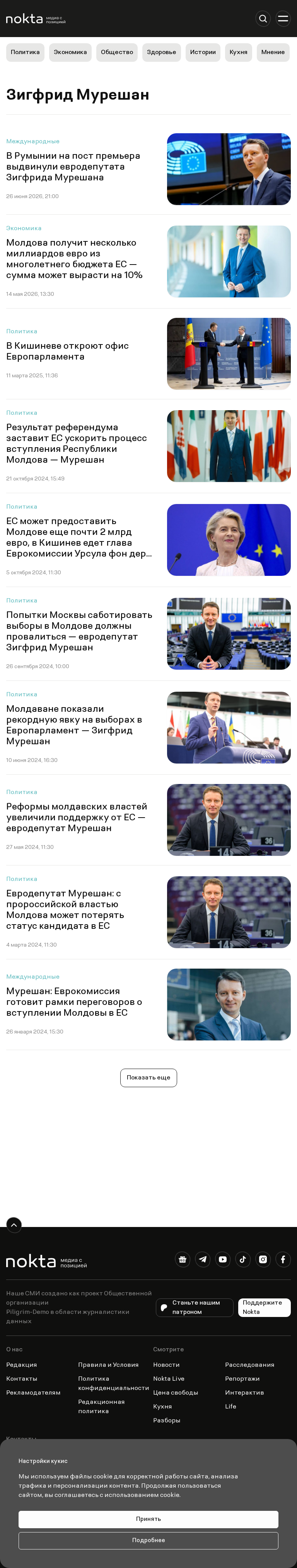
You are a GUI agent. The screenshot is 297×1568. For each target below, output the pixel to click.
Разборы (167, 1421)
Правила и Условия (108, 1365)
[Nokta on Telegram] (202, 1261)
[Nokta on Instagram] (263, 1261)
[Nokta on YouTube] (222, 1261)
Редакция (21, 1365)
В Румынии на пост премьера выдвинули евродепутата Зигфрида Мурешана (73, 167)
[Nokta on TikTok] (243, 1261)
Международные (33, 142)
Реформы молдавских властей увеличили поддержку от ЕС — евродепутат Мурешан (76, 818)
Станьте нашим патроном (196, 1307)
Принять (148, 1519)
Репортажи (242, 1379)
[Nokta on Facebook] (283, 1261)
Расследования (250, 1365)
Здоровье (161, 52)
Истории (203, 52)
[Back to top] (14, 1225)
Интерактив (244, 1393)
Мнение (273, 52)
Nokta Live (168, 1379)
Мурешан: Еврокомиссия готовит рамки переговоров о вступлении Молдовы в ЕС (74, 1002)
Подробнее (148, 1541)
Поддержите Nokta (262, 1307)
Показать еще (149, 1078)
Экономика (70, 52)
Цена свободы (175, 1393)
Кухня (239, 52)
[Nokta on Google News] (182, 1261)
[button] (263, 18)
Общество (117, 52)
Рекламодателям (33, 1393)
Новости (166, 1365)
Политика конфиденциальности (113, 1384)
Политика (25, 52)
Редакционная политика (101, 1407)
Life (230, 1407)
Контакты (22, 1379)
